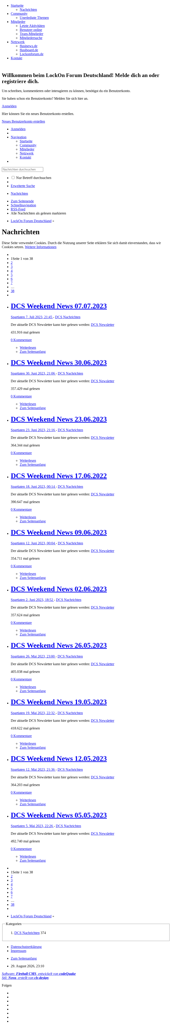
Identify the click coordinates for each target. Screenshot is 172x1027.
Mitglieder (18, 22)
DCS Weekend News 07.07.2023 (59, 306)
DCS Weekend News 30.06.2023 (59, 362)
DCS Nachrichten (67, 317)
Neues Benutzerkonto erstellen (23, 121)
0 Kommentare (21, 340)
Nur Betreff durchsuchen (33, 178)
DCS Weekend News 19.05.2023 (59, 702)
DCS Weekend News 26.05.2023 (59, 645)
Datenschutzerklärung (26, 947)
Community (19, 13)
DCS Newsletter (102, 325)
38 (12, 291)
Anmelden (9, 106)
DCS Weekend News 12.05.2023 (59, 758)
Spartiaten (18, 317)
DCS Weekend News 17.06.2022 (59, 476)
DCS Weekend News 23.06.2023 (59, 419)
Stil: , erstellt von (25, 978)
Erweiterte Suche (23, 186)
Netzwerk (18, 42)
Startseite (17, 5)
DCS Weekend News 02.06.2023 (59, 589)
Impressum (18, 951)
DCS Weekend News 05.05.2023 (59, 815)
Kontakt (16, 58)
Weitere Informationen (40, 247)
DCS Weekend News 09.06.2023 (59, 532)
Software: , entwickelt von (39, 974)
